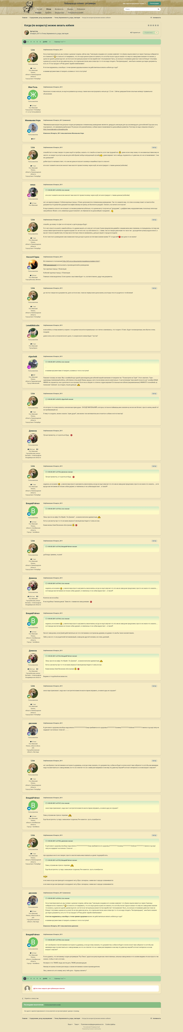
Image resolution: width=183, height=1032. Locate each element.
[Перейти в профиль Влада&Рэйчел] (33, 511)
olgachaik (32, 356)
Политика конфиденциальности (92, 1024)
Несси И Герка (32, 257)
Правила (48, 13)
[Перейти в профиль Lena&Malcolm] (33, 333)
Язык (70, 1024)
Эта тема (150, 9)
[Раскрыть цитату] (46, 190)
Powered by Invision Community (91, 1029)
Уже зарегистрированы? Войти (134, 3)
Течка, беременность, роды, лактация (55, 33)
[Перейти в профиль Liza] (26, 32)
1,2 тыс (33, 203)
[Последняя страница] (50, 41)
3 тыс (34, 344)
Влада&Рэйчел (33, 503)
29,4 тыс (32, 449)
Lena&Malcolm (32, 325)
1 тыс (34, 68)
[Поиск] (158, 9)
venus (32, 185)
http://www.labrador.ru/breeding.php (55, 129)
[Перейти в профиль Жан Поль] (33, 94)
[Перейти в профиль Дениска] (33, 438)
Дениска (33, 431)
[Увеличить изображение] (55, 56)
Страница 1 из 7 (59, 42)
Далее (45, 42)
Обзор (48, 9)
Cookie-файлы (110, 1024)
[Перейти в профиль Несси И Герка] (33, 264)
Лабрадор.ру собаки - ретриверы (80, 3)
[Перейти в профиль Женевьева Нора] (33, 128)
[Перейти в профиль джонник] (33, 730)
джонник (33, 723)
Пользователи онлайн (75, 13)
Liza (36, 31)
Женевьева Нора (32, 120)
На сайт (39, 9)
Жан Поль (32, 87)
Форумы (38, 13)
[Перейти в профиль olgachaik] (33, 364)
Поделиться (136, 32)
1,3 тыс (33, 105)
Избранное (81, 9)
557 (34, 375)
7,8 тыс (33, 275)
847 (34, 139)
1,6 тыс (33, 522)
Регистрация (154, 3)
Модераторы (59, 13)
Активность (59, 9)
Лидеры (70, 9)
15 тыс (34, 741)
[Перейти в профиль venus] (33, 192)
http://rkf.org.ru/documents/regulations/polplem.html (81, 261)
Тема (76, 1024)
